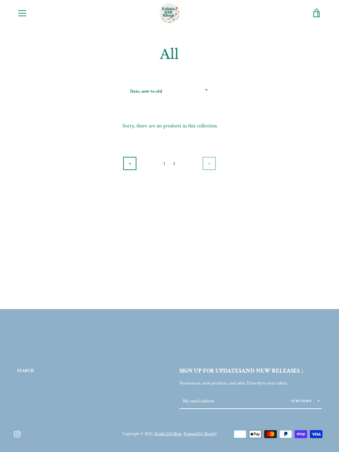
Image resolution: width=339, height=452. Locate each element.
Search (25, 370)
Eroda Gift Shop (168, 433)
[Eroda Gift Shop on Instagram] (17, 433)
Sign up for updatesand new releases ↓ (241, 371)
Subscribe (302, 401)
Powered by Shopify (200, 433)
